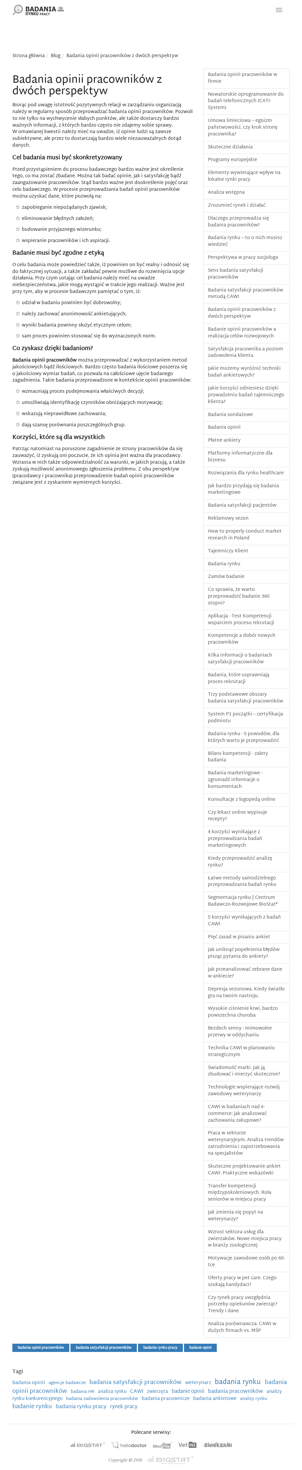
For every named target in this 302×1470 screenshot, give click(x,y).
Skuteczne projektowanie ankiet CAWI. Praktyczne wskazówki (244, 1170)
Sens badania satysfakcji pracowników (235, 274)
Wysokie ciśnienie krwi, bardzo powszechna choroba (243, 1012)
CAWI (137, 1391)
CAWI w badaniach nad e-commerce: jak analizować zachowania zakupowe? (237, 1114)
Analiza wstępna (226, 192)
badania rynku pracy (160, 1348)
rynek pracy (123, 1407)
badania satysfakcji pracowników (104, 1348)
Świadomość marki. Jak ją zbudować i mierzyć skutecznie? (244, 1071)
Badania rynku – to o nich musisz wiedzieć (245, 241)
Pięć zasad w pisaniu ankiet (239, 937)
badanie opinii (189, 1391)
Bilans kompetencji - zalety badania (238, 757)
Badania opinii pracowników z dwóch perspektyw (122, 56)
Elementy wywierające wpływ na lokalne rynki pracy (244, 176)
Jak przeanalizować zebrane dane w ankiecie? (245, 973)
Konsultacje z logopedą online (241, 800)
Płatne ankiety (224, 440)
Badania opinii (224, 427)
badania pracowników (236, 1391)
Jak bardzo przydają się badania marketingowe (243, 489)
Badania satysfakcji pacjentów (242, 505)
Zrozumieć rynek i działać (236, 205)
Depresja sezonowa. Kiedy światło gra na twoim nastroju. (246, 992)
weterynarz (198, 1382)
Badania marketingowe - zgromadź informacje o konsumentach (235, 780)
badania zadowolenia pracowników (102, 1399)
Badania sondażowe (230, 415)
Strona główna (28, 56)
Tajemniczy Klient (228, 551)
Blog (55, 56)
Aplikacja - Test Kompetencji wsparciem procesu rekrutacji (241, 619)
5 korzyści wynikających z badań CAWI (244, 921)
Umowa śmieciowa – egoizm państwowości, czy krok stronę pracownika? (243, 128)
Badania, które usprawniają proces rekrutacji (238, 678)
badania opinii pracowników (41, 1348)
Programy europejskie (232, 160)
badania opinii (29, 1382)
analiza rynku (113, 1392)
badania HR (83, 1392)
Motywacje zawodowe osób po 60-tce (246, 1262)
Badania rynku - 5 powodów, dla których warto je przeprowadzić (243, 737)
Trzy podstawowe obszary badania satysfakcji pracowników (245, 698)
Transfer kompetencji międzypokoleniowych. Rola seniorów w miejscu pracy (239, 1193)
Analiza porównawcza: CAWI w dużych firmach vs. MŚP (242, 1327)
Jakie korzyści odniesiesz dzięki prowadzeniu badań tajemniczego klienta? (246, 395)
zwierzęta (158, 1392)
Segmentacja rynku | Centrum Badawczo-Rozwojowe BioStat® (243, 901)
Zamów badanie (226, 577)
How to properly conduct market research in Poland (245, 535)
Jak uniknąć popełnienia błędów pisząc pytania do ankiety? (244, 953)
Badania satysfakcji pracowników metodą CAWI (245, 293)
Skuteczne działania (230, 147)
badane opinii (200, 1348)
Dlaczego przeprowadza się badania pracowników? (238, 222)
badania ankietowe (215, 1398)
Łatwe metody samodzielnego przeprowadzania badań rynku (242, 881)
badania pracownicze (166, 1398)
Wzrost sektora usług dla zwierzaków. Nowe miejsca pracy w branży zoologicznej (245, 1239)
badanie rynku (32, 1406)
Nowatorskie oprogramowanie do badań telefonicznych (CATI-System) (246, 101)
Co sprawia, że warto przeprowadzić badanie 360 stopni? (239, 597)
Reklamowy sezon (228, 518)
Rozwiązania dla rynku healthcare (246, 473)
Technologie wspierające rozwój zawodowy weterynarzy (244, 1090)
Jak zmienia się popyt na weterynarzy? (235, 1216)
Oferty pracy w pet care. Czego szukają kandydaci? (242, 1281)
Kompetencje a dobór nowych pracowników (241, 639)
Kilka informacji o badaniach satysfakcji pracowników (240, 659)
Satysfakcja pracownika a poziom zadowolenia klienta (245, 352)
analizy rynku (253, 1399)
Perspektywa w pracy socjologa (243, 257)
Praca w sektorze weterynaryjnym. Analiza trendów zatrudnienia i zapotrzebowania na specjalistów (246, 1143)
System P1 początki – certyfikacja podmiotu (245, 717)
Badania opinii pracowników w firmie (242, 78)
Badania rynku (224, 564)
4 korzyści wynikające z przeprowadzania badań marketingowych (235, 839)
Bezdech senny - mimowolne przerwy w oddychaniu (240, 1032)
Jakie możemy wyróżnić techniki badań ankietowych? (244, 372)
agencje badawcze (68, 1383)
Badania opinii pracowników (44, 360)
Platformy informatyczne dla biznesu (240, 457)
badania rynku (238, 1382)
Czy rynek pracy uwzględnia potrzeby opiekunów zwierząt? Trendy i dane (242, 1305)
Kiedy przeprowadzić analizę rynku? (240, 862)
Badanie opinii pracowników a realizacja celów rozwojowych (242, 333)
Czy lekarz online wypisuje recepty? (237, 816)
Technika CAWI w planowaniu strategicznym (241, 1051)
